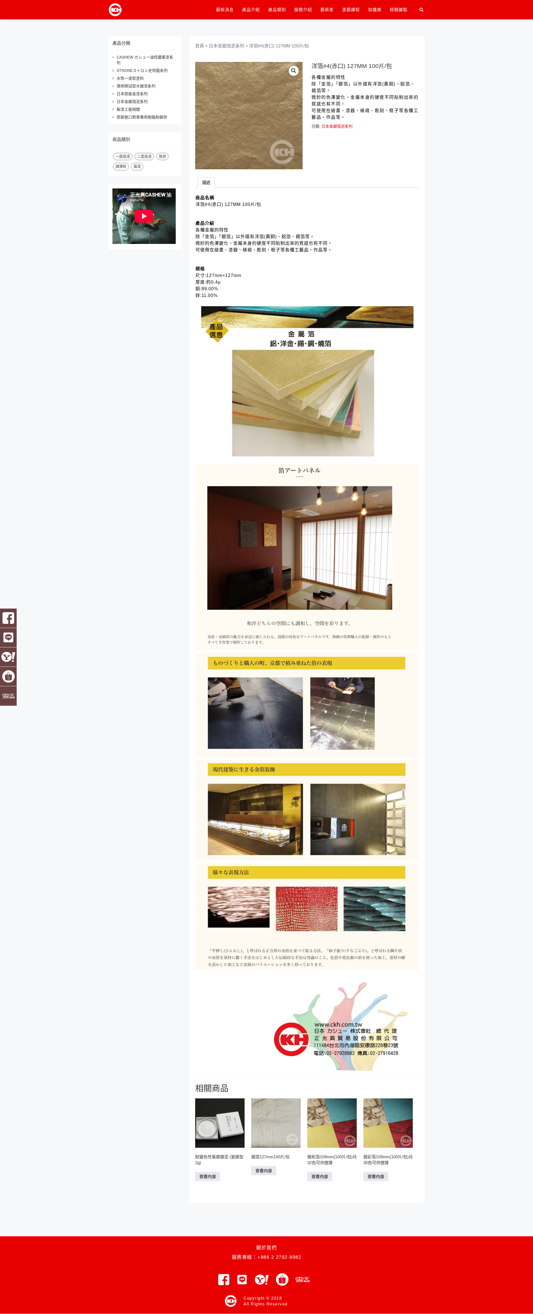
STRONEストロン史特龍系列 (142, 70)
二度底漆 (144, 156)
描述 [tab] (206, 182)
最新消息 (225, 9)
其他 (162, 156)
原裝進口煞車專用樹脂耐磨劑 (142, 117)
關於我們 (266, 1247)
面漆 (137, 166)
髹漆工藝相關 (128, 109)
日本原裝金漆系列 (132, 94)
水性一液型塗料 (130, 78)
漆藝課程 (351, 9)
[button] (294, 71)
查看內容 (207, 1176)
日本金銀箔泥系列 (132, 101)
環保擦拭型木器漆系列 (136, 86)
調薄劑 (120, 166)
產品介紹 (251, 9)
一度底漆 (122, 156)
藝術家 (327, 9)
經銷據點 (399, 9)
